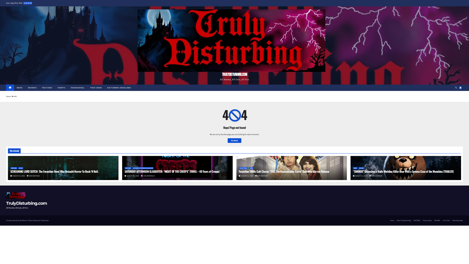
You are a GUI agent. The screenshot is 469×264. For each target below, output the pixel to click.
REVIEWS (437, 220)
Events (61, 88)
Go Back (234, 140)
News (20, 88)
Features (47, 88)
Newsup (35, 220)
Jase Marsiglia (149, 176)
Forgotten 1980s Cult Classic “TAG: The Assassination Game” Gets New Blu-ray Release (284, 171)
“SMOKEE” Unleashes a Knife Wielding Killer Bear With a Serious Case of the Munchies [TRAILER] (403, 171)
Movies (361, 168)
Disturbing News (457, 220)
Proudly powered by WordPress (16, 220)
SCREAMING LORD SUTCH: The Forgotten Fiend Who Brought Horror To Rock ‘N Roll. (54, 171)
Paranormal (78, 88)
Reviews (32, 88)
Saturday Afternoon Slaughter (143, 168)
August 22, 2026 (19, 176)
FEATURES (417, 220)
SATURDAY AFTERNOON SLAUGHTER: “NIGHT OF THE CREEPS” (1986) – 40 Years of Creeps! (172, 171)
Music (21, 168)
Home (8, 96)
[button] (456, 87)
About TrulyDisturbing (404, 220)
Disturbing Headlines (119, 88)
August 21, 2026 (247, 176)
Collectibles (243, 168)
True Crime (96, 88)
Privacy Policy (427, 220)
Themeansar (44, 220)
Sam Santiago (34, 176)
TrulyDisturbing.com (234, 74)
